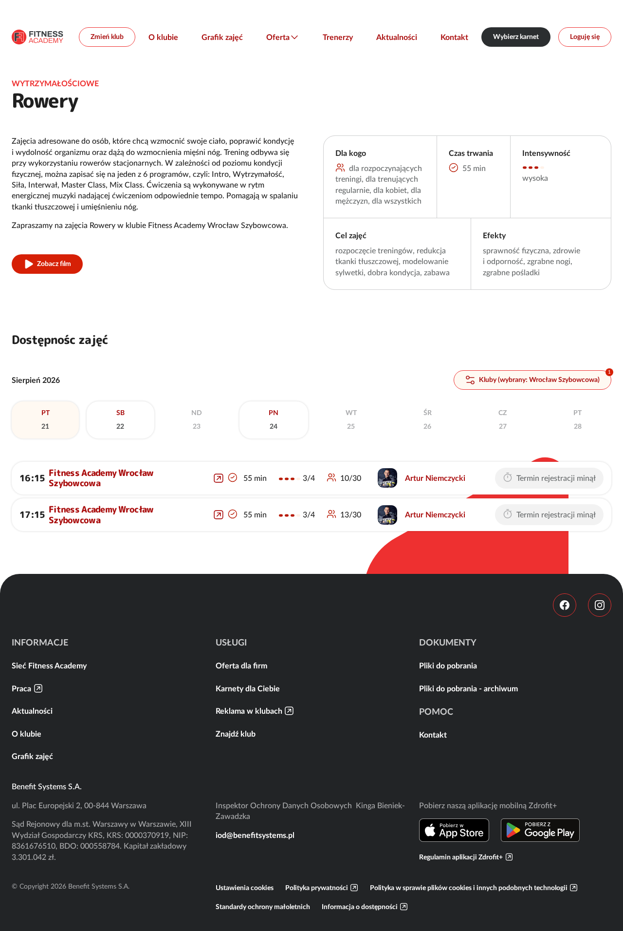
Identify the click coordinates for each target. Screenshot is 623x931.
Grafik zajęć (222, 37)
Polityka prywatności (316, 888)
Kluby (538, 379)
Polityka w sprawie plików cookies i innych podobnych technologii (469, 888)
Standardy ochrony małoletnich (263, 907)
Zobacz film (54, 263)
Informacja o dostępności (360, 907)
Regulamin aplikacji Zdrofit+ (461, 857)
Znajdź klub (236, 733)
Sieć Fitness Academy (49, 665)
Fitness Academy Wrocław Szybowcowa (101, 478)
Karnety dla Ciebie (248, 688)
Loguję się (585, 36)
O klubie (163, 37)
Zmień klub (107, 36)
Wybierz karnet (516, 36)
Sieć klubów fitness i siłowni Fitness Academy (37, 37)
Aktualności (396, 37)
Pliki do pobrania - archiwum (468, 688)
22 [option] (120, 419)
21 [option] (45, 419)
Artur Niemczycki (435, 478)
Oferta (278, 37)
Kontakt (454, 37)
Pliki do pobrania (448, 665)
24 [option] (273, 419)
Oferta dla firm (241, 665)
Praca (21, 688)
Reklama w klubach (249, 710)
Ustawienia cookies (245, 888)
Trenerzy (338, 37)
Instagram (599, 605)
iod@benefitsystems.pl (255, 835)
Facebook (564, 605)
